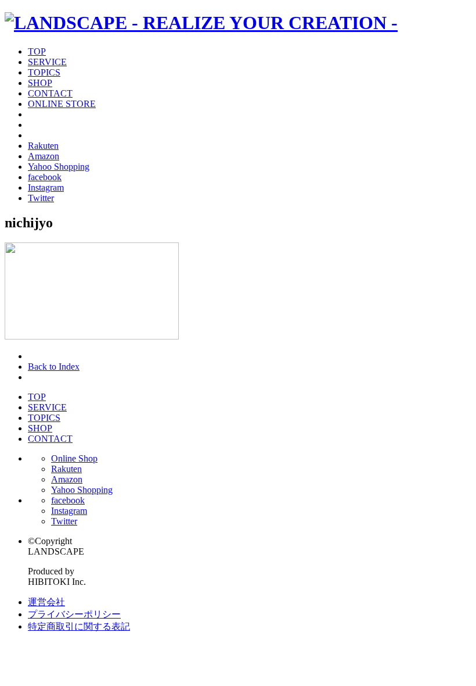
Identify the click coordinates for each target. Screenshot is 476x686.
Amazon (43, 156)
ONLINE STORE (62, 104)
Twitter (41, 198)
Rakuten (43, 146)
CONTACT (50, 93)
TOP (37, 51)
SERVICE (47, 62)
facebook (45, 177)
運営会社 (46, 602)
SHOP (40, 83)
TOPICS (44, 72)
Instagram (46, 187)
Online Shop (74, 458)
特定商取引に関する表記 (79, 626)
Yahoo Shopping (58, 167)
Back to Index (54, 366)
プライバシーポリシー (74, 614)
